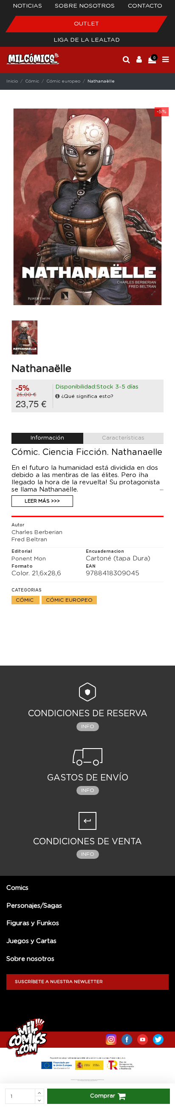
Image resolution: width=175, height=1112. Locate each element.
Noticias (27, 6)
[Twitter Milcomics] (158, 1037)
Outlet (86, 24)
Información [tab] (47, 438)
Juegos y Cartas (31, 941)
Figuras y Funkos (32, 923)
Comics (17, 888)
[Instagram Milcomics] (111, 1037)
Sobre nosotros (85, 6)
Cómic (25, 600)
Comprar (102, 1096)
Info (87, 726)
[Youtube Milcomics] (142, 1037)
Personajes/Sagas (34, 906)
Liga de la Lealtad (87, 40)
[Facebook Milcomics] (126, 1037)
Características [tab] (123, 438)
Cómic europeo (69, 600)
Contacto (145, 6)
